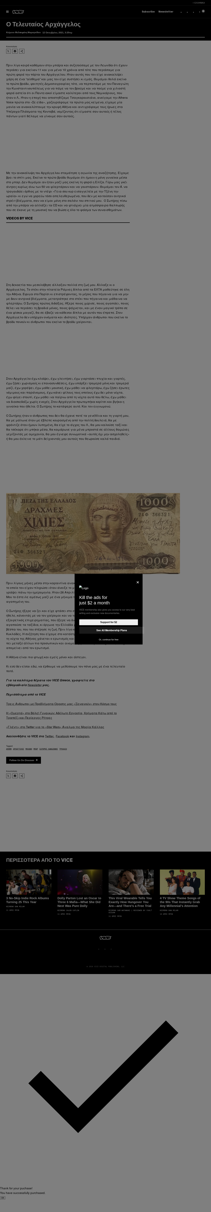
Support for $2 (108, 622)
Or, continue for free (108, 639)
